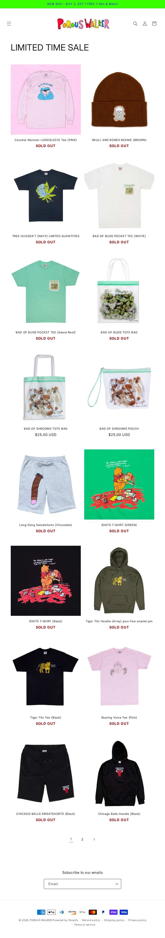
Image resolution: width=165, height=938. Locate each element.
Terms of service (84, 924)
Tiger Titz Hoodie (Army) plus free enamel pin (119, 621)
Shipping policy (114, 920)
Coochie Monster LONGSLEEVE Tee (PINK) (46, 140)
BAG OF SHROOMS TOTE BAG (46, 428)
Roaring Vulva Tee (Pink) (119, 717)
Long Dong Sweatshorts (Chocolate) (45, 525)
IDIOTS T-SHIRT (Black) (45, 621)
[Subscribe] (116, 884)
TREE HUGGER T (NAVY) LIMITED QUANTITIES (45, 236)
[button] (9, 23)
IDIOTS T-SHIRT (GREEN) (119, 525)
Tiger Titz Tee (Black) (45, 717)
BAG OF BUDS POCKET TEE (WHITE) (119, 236)
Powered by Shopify (65, 920)
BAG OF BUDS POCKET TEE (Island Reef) (46, 332)
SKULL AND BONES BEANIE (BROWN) (119, 140)
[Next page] (94, 839)
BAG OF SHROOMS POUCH (119, 428)
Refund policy (91, 920)
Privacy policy (137, 920)
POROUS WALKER (41, 920)
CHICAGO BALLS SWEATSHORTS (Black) (45, 813)
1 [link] (71, 839)
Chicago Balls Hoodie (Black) (119, 813)
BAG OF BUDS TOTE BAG (119, 332)
